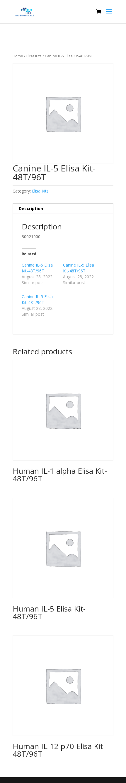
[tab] (63, 209)
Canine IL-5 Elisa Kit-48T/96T (37, 268)
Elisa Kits (34, 56)
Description (31, 208)
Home (18, 56)
